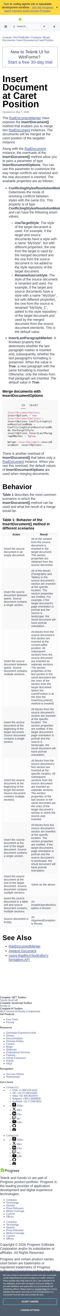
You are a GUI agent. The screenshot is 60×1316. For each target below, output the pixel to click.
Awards (10, 1205)
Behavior (17, 487)
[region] (30, 1293)
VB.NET (33, 405)
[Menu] (6, 26)
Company (11, 1200)
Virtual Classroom (16, 1058)
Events (10, 1060)
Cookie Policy (41, 1289)
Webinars (11, 1049)
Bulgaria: (26, 1098)
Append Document (22, 951)
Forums (10, 1044)
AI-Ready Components (27, 1011)
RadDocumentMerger (25, 118)
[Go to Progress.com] (10, 1172)
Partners (10, 1055)
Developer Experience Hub (21, 1032)
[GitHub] (14, 1126)
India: (25, 1095)
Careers (10, 1214)
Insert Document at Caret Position (35, 40)
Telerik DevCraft (9, 1000)
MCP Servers (7, 1011)
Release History (15, 1041)
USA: (24, 1090)
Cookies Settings (29, 1310)
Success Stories (15, 1074)
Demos (10, 1035)
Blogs (9, 1046)
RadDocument (19, 130)
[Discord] (14, 1130)
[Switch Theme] (54, 26)
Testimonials (13, 1077)
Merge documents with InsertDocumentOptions (22, 393)
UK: (24, 1093)
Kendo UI (5, 1005)
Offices (10, 1216)
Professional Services (18, 1052)
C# (23, 405)
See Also (17, 938)
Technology (12, 1202)
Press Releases (15, 1208)
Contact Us (12, 1087)
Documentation (14, 1038)
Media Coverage (15, 1211)
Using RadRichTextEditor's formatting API (28, 958)
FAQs (9, 1063)
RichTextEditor (22, 37)
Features (36, 37)
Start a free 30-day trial (30, 62)
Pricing (10, 1022)
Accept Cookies (30, 1301)
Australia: (27, 1101)
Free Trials (12, 1019)
